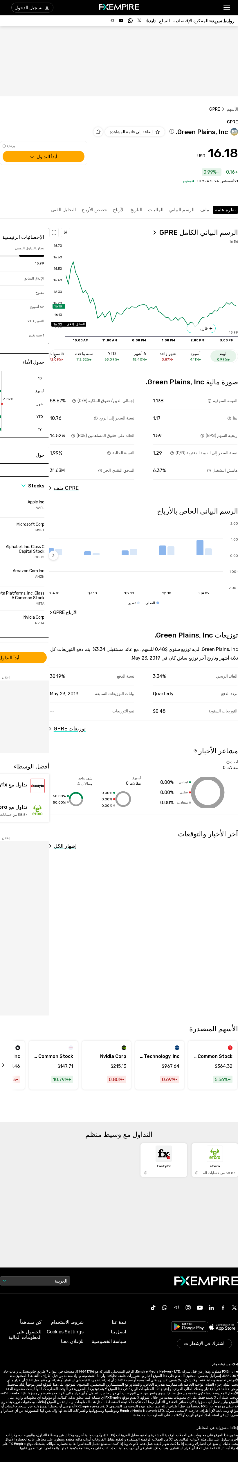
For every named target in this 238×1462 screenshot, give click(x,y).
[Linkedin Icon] (211, 1307)
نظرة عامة (225, 210)
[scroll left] (9, 1065)
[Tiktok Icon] (153, 1307)
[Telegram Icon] (176, 1307)
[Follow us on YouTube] (121, 20)
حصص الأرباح (94, 210)
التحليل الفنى (63, 210)
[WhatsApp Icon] (164, 1307)
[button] (227, 7)
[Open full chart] (54, 232)
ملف (204, 210)
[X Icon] (234, 1307)
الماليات (155, 210)
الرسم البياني (181, 210)
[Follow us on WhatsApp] (130, 20)
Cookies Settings (65, 1332)
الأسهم (232, 109)
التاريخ (136, 210)
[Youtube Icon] (199, 1307)
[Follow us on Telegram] (111, 20)
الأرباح (119, 210)
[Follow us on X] (139, 20)
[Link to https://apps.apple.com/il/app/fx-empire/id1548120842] (222, 1327)
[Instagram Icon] (188, 1307)
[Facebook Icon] (222, 1307)
